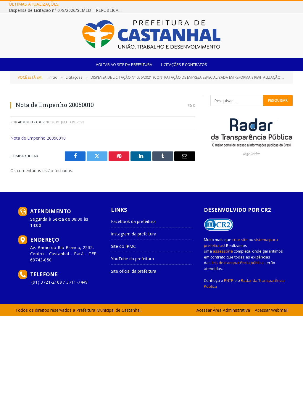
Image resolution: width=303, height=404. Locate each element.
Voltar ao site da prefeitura (124, 64)
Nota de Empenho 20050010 (38, 138)
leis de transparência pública (238, 262)
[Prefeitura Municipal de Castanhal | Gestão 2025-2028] (151, 35)
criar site (240, 239)
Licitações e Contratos (184, 64)
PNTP (228, 280)
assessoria (223, 251)
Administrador (31, 122)
